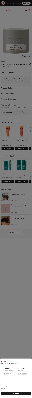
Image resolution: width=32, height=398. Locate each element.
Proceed (16, 393)
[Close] (30, 362)
